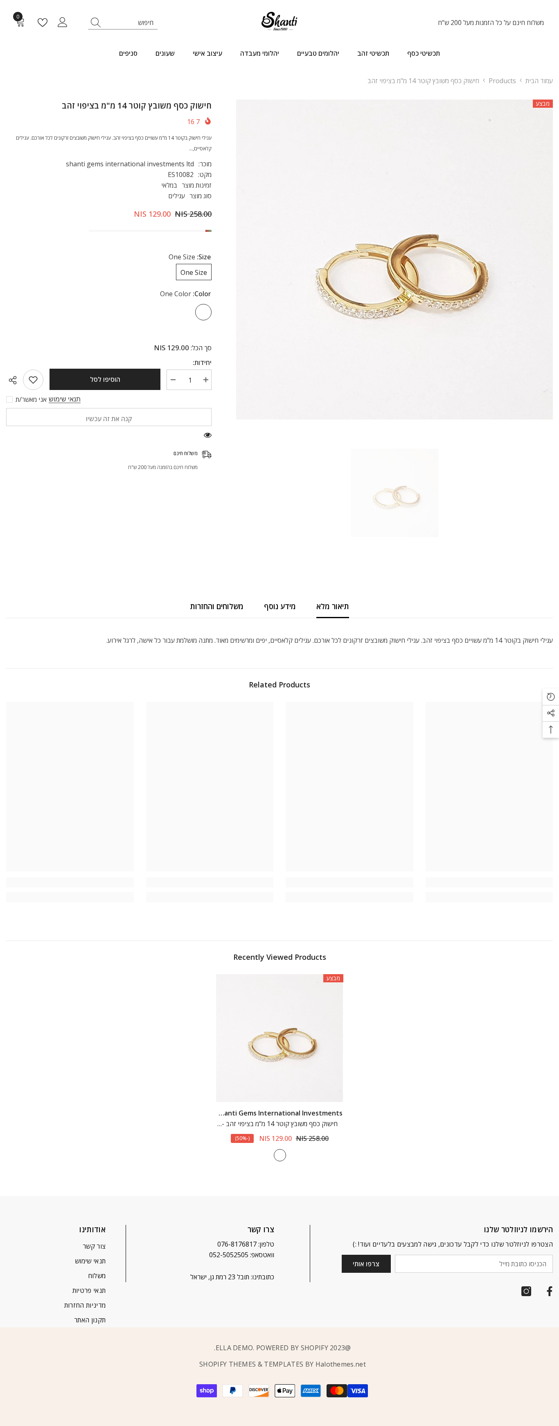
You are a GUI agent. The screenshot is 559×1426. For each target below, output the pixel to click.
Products (502, 80)
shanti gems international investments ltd (130, 163)
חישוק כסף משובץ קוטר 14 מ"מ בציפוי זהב (280, 1124)
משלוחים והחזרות (216, 606)
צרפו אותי (366, 1263)
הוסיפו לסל (105, 379)
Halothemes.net (341, 1364)
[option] (394, 259)
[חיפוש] (123, 22)
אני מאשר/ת (31, 399)
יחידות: (202, 362)
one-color (280, 1155)
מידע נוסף (280, 606)
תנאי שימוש (65, 399)
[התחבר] (63, 22)
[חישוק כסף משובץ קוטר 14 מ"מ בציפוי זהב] (279, 1038)
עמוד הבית (539, 80)
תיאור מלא (332, 606)
